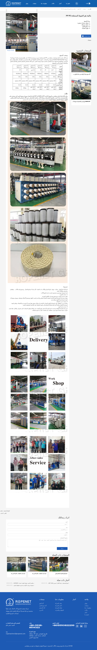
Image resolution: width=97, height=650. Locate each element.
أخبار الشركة (58, 605)
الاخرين (41, 610)
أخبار (60, 3)
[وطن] (13, 3)
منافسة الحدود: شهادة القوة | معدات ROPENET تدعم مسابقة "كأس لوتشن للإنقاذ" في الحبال (23, 583)
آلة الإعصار (42, 608)
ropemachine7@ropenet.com (15, 634)
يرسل (62, 548)
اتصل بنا (68, 3)
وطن (27, 3)
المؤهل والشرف (59, 610)
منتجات (34, 3)
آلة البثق (79, 9)
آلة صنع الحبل (42, 605)
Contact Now (87, 36)
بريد (67, 527)
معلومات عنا (44, 3)
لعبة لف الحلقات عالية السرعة (18, 573)
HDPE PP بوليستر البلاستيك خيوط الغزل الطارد (81, 101)
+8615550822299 (63, 625)
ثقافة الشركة (58, 608)
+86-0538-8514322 (36, 626)
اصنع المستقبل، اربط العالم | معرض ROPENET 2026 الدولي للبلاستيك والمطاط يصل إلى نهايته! (57, 583)
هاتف (66, 532)
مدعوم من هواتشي (30, 646)
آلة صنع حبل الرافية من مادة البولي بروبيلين (81, 74)
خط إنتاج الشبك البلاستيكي (61, 573)
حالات (53, 3)
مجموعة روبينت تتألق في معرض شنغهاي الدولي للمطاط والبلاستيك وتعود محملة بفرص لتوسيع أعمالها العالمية (23, 585)
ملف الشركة (58, 603)
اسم (67, 521)
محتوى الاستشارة (64, 537)
